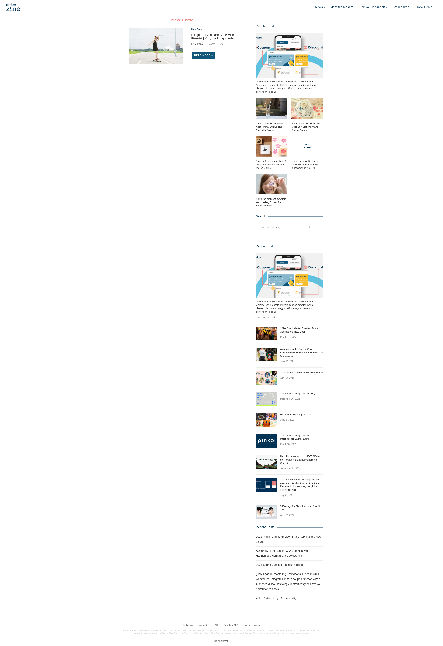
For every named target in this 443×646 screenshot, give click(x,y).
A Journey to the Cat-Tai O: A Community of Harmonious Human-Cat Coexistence (301, 352)
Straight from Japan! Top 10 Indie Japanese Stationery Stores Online (271, 164)
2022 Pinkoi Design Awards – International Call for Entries (296, 437)
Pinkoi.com (188, 625)
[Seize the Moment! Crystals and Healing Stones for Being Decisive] (271, 184)
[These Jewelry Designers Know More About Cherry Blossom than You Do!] (307, 146)
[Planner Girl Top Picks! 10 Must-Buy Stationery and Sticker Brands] (307, 108)
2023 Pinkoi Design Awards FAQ (297, 393)
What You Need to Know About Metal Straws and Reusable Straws (269, 127)
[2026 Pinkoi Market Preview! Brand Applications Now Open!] (266, 333)
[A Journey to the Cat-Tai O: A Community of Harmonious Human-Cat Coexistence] (266, 354)
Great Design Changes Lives (296, 414)
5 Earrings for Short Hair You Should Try (300, 508)
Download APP (231, 625)
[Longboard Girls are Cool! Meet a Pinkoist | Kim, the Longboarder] (156, 46)
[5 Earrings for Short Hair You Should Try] (266, 512)
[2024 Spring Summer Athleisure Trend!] (266, 378)
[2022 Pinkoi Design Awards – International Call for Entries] (266, 441)
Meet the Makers (342, 7)
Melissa (199, 43)
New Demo (424, 7)
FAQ (216, 625)
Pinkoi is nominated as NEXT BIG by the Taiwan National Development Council (300, 459)
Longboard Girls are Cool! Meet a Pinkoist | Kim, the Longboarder (214, 36)
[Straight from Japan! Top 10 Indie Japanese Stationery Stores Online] (271, 146)
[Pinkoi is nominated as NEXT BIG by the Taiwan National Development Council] (266, 462)
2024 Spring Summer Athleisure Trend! (301, 372)
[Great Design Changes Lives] (266, 420)
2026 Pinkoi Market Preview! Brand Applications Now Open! (299, 330)
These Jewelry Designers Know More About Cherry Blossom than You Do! (305, 164)
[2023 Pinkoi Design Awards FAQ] (266, 399)
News (319, 7)
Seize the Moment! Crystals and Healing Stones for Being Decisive (271, 202)
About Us (203, 625)
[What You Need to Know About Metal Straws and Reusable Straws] (271, 108)
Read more (202, 55)
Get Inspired (400, 7)
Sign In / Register (252, 625)
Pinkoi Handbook (373, 7)
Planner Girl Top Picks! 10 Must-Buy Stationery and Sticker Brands (305, 127)
